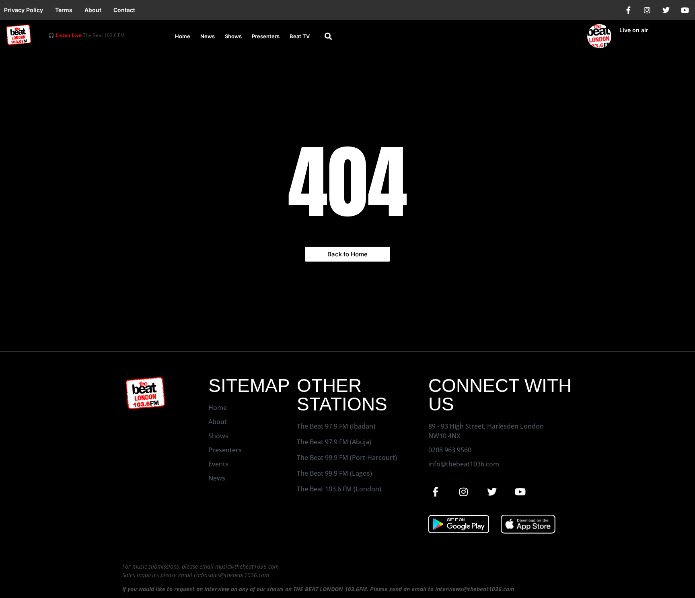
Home (182, 36)
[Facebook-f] (628, 10)
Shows (233, 36)
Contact (124, 9)
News (207, 36)
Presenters (266, 36)
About (92, 9)
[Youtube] (685, 10)
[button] (328, 36)
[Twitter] (666, 10)
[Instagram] (647, 10)
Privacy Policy (23, 9)
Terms (63, 9)
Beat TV (300, 36)
